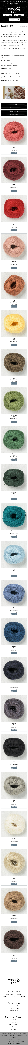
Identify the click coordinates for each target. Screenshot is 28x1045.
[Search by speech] (19, 20)
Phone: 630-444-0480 (14, 992)
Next (26, 93)
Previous (2, 93)
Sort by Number (14, 111)
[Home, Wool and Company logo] (14, 10)
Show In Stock (14, 114)
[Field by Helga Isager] (14, 93)
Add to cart (14, 152)
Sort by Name (14, 107)
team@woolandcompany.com (14, 994)
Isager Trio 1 (25, 26)
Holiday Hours (14, 1010)
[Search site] (10, 19)
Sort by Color (14, 104)
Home (21, 26)
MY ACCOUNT (18, 15)
